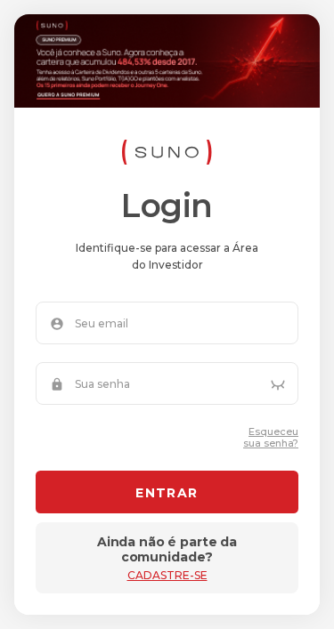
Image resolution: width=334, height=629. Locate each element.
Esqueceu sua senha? (270, 437)
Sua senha (102, 384)
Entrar (166, 493)
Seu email (101, 324)
